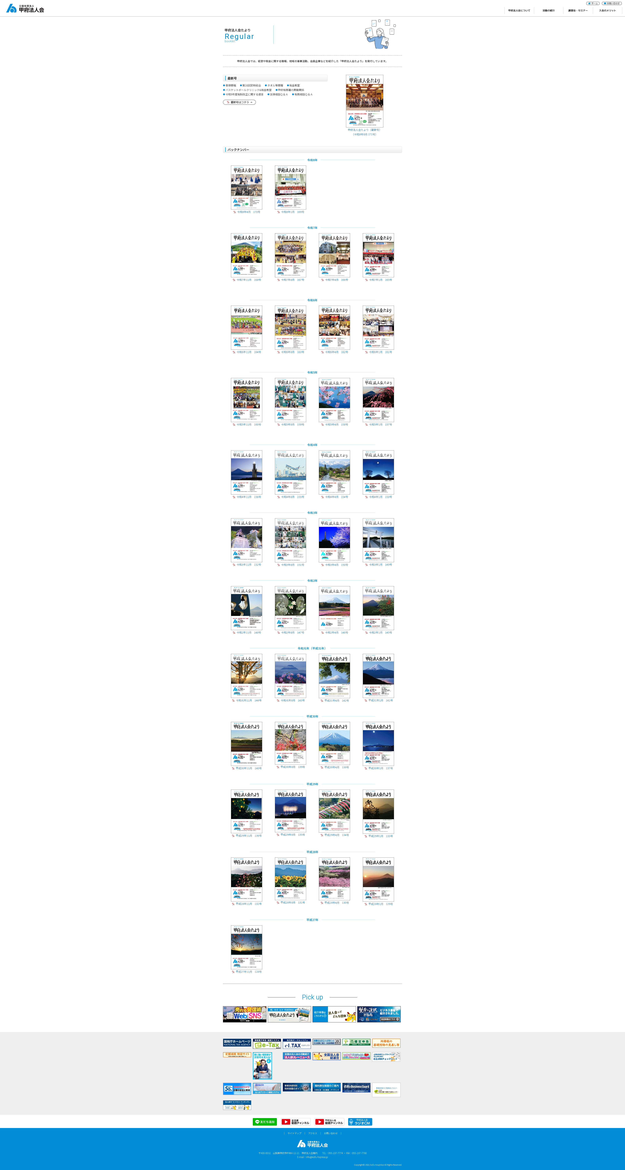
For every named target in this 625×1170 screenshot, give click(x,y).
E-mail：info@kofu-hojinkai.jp (312, 1157)
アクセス (312, 1133)
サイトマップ (294, 1133)
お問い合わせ (331, 1133)
